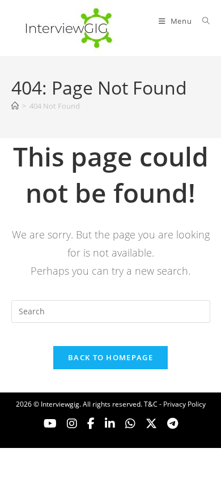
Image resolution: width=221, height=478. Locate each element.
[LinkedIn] (110, 423)
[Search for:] (202, 21)
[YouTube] (50, 423)
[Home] (15, 106)
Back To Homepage (110, 357)
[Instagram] (72, 423)
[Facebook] (91, 423)
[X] (130, 423)
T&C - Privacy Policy (175, 404)
